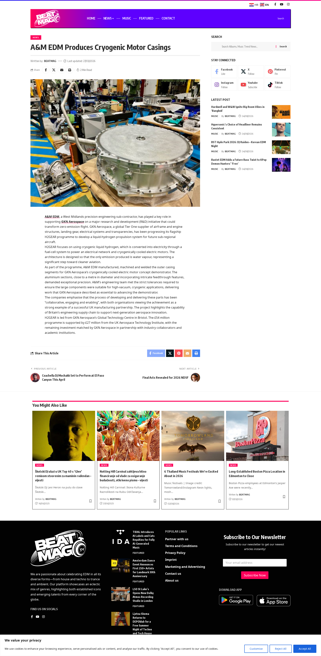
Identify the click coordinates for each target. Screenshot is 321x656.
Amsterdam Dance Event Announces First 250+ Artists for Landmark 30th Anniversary (144, 568)
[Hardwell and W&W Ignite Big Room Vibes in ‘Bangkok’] (281, 112)
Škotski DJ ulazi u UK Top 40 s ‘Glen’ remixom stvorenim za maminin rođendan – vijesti (63, 476)
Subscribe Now (255, 575)
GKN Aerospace (72, 222)
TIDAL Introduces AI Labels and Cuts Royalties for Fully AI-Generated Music (144, 539)
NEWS (36, 37)
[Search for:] (247, 46)
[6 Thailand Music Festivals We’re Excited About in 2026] (192, 436)
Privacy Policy (175, 553)
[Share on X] (53, 70)
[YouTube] (281, 4)
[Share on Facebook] (45, 70)
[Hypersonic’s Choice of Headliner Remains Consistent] (281, 130)
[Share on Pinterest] (179, 353)
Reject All (280, 648)
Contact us (173, 574)
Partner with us (176, 539)
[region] (160, 645)
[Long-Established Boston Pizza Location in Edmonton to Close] (257, 436)
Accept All (305, 648)
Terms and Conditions (181, 546)
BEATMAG (50, 61)
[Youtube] (251, 85)
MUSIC (214, 116)
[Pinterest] (278, 71)
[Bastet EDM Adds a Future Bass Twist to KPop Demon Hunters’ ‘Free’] (281, 165)
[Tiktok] (278, 85)
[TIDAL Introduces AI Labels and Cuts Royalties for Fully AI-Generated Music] (120, 537)
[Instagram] (288, 4)
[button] (69, 70)
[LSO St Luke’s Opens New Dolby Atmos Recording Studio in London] (120, 594)
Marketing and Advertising (185, 567)
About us (172, 580)
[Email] (61, 70)
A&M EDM (52, 217)
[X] (251, 71)
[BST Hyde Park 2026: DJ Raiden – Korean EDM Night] (281, 147)
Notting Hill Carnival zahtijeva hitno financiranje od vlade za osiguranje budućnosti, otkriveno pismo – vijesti (124, 476)
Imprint (171, 560)
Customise (256, 648)
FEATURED (138, 552)
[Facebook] (275, 4)
